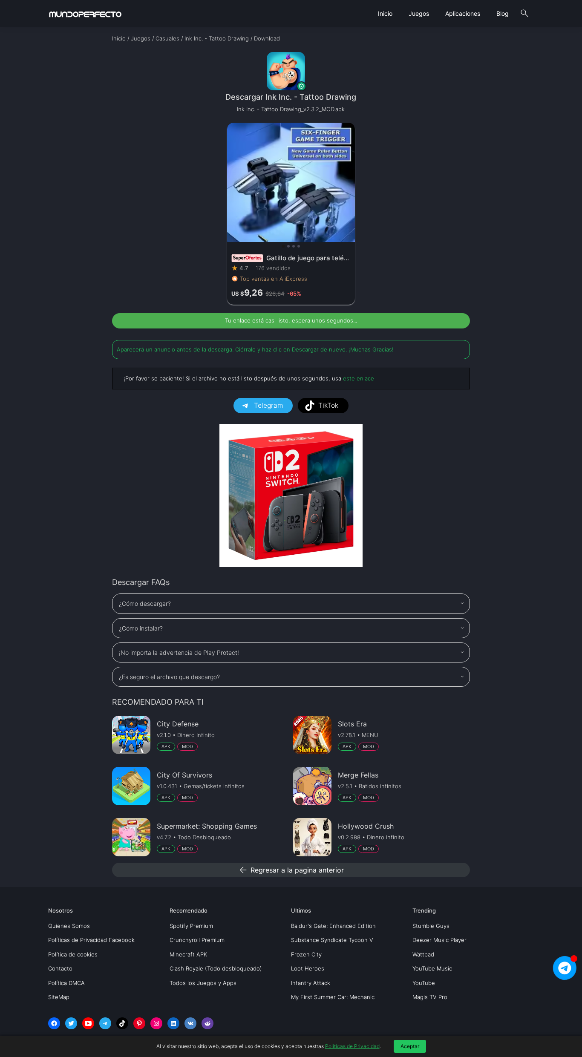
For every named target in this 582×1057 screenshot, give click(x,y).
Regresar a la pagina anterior (291, 870)
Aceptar (409, 1046)
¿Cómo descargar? (145, 603)
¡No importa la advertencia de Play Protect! (179, 652)
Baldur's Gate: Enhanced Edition (333, 925)
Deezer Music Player (439, 939)
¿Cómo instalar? (141, 628)
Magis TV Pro (429, 997)
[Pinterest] (139, 1023)
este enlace (358, 378)
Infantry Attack (310, 982)
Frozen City (306, 954)
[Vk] (190, 1023)
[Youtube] (88, 1023)
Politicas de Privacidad (352, 1046)
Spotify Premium (191, 925)
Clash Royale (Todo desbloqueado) (216, 968)
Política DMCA (66, 982)
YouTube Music (432, 968)
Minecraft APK (188, 954)
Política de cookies (73, 954)
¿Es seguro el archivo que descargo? (169, 676)
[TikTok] (122, 1023)
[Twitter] (71, 1023)
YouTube (423, 982)
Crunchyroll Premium (197, 939)
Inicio (385, 13)
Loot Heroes (307, 968)
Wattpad (423, 954)
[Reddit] (207, 1023)
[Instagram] (156, 1023)
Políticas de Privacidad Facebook (91, 939)
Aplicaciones (462, 13)
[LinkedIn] (173, 1023)
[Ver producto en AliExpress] (291, 214)
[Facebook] (54, 1023)
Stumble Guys (430, 925)
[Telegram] (105, 1023)
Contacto (60, 968)
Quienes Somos (69, 925)
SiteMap (58, 997)
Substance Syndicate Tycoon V (332, 939)
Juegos (419, 13)
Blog (502, 13)
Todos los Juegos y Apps (203, 982)
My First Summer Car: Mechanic (333, 997)
